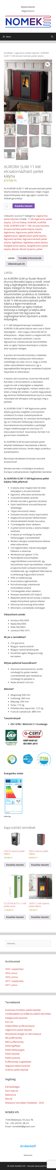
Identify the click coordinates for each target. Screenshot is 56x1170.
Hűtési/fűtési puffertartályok (20, 1025)
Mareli (15, 249)
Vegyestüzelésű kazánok (17, 1065)
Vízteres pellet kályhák (16, 1069)
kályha (38, 229)
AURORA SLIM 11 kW (20, 225)
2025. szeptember (14, 969)
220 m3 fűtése (19, 222)
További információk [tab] (29, 258)
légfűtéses (17, 242)
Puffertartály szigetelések (18, 1061)
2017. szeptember (14, 981)
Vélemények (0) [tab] (16, 263)
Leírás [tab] (11, 258)
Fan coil (9, 1021)
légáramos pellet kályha (28, 232)
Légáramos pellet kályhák (26, 53)
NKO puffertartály (14, 1041)
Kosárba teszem (23, 205)
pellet (39, 249)
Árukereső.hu (28, 1155)
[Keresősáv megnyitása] (52, 37)
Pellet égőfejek (12, 1045)
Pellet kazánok (12, 1057)
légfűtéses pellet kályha (35, 242)
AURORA (31, 222)
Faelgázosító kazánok (16, 1017)
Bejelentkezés (28, 6)
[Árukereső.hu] (28, 1147)
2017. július (11, 984)
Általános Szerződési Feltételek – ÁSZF (24, 1102)
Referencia (10, 1094)
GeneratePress (42, 1166)
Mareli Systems (27, 249)
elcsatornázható (40, 225)
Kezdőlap (8, 53)
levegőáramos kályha (15, 245)
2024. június (11, 976)
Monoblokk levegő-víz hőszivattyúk (23, 1033)
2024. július (11, 973)
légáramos (9, 232)
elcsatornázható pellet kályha (19, 229)
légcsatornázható (13, 239)
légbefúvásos (11, 235)
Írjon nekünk (11, 1090)
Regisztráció (28, 10)
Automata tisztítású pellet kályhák (23, 1009)
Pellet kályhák (12, 1053)
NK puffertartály (13, 1037)
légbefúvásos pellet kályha (32, 235)
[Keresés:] (28, 943)
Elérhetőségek (12, 1086)
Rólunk (8, 1098)
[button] (47, 64)
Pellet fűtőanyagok (14, 1049)
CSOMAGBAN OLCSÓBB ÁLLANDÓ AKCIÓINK (28, 1013)
